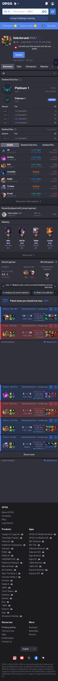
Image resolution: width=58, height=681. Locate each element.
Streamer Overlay (10, 616)
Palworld (6, 541)
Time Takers (8, 591)
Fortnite (5, 580)
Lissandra (11, 172)
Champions (9, 25)
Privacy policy (9, 627)
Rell (8, 164)
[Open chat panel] (56, 62)
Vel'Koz (10, 157)
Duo (4, 602)
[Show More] (16, 4)
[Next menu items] (43, 26)
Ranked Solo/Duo (29, 145)
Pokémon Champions (12, 545)
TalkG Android (35, 563)
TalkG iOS (33, 566)
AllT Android (35, 541)
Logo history (7, 523)
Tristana (10, 186)
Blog (4, 519)
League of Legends (11, 534)
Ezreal (9, 194)
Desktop (6, 595)
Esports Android (36, 570)
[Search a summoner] (44, 12)
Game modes (28, 25)
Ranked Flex (48, 145)
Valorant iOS (35, 552)
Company (6, 516)
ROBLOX (6, 555)
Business (33, 627)
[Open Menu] (53, 4)
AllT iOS (32, 545)
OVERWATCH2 (8, 559)
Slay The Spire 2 (9, 573)
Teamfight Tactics (10, 538)
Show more (29, 454)
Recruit (32, 634)
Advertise (33, 631)
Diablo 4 (5, 584)
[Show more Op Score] (55, 286)
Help (4, 634)
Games (5, 598)
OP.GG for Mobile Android (40, 534)
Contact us (7, 641)
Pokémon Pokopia (10, 563)
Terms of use (8, 631)
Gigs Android (35, 555)
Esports (5, 609)
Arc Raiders (7, 570)
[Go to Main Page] (7, 3)
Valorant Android (37, 548)
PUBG (4, 552)
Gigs (4, 612)
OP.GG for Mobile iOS (38, 538)
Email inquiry (8, 638)
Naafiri (9, 179)
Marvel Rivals (8, 566)
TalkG (4, 605)
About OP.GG (8, 512)
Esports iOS (34, 573)
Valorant (6, 548)
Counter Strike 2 (9, 577)
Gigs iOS (33, 559)
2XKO (4, 587)
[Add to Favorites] (40, 38)
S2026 (10, 145)
